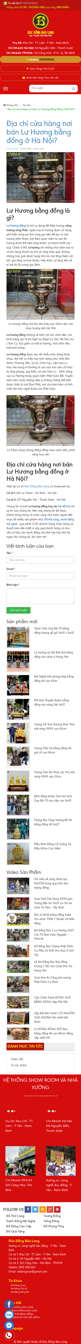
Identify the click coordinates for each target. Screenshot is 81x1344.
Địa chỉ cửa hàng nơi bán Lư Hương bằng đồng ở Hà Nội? (39, 132)
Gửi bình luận (18, 610)
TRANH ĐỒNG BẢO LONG (24, 1310)
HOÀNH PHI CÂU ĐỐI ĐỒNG (25, 1317)
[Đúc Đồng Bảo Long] (40, 24)
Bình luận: (13, 584)
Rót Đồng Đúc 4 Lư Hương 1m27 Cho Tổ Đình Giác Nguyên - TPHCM (54, 935)
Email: (11, 569)
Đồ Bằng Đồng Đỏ (20, 1292)
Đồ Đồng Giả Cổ (19, 1288)
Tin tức (27, 105)
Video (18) (17, 1059)
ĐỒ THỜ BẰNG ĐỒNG (22, 1314)
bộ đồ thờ (64, 506)
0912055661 (46, 59)
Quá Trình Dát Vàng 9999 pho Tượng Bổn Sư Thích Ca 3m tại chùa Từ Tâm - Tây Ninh (53, 903)
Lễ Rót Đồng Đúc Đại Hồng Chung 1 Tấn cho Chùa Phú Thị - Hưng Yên (54, 966)
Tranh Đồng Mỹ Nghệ (20, 1221)
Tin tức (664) (19, 1065)
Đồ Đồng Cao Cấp (18, 1226)
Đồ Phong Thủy (54, 1226)
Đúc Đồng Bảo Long (36, 486)
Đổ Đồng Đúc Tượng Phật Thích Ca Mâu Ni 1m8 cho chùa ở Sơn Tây (54, 950)
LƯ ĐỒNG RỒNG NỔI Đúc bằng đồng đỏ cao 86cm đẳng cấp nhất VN (53, 1033)
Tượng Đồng (52, 1216)
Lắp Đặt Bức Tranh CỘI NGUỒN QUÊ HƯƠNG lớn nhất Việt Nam (54, 1017)
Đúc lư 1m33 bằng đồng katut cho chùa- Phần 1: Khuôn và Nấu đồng (54, 919)
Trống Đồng (51, 1221)
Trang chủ (12, 105)
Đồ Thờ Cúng (15, 1216)
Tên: (9, 553)
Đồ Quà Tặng (15, 1231)
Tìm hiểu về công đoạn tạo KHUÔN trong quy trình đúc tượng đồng (51, 883)
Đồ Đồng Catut (18, 1285)
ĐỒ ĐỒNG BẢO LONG (22, 1307)
